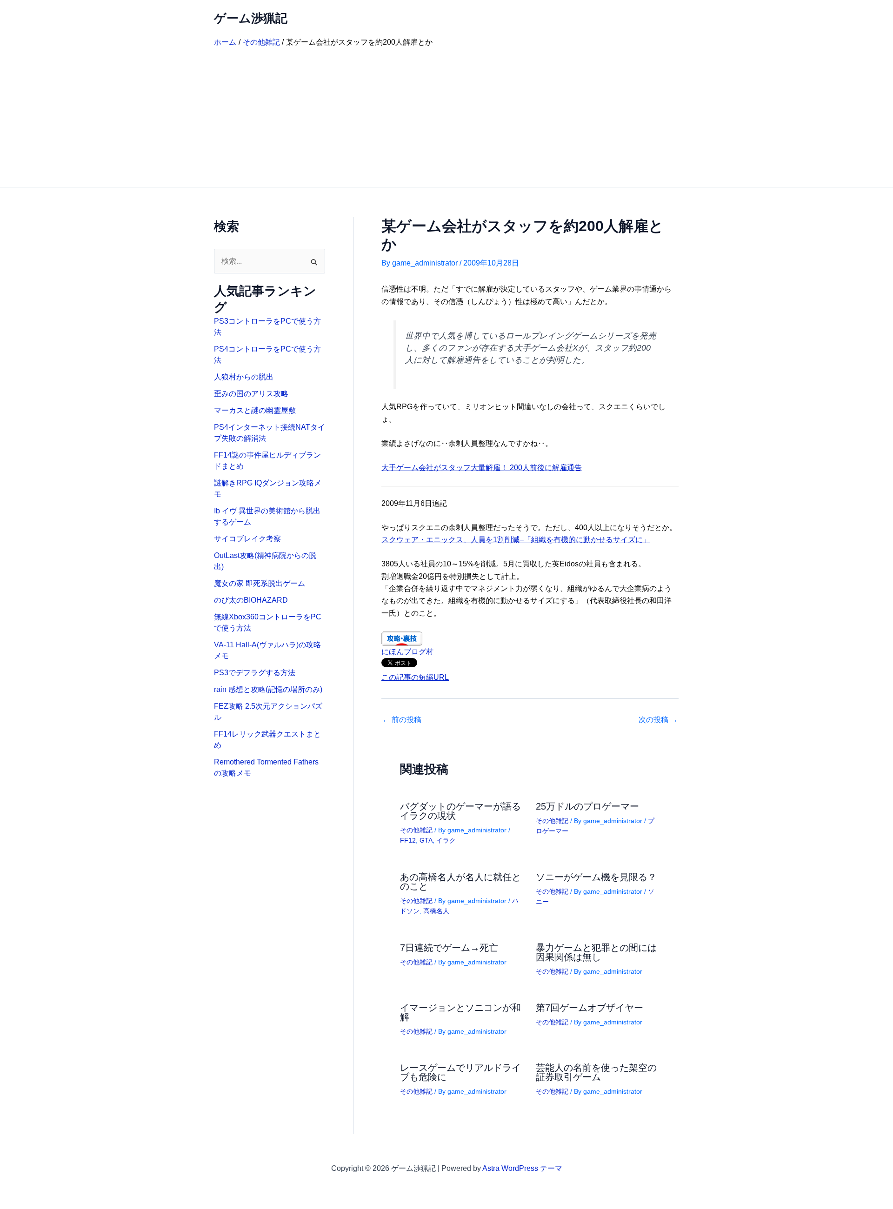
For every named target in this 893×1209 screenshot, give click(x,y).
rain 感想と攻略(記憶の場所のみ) (268, 689)
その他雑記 (416, 830)
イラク (446, 840)
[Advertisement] (446, 117)
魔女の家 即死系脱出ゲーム (259, 583)
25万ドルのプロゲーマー (587, 806)
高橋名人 (436, 911)
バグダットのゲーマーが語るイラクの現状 (460, 811)
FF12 (408, 840)
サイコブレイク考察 (247, 539)
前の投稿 (401, 720)
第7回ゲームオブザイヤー (589, 1008)
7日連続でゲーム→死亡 (449, 948)
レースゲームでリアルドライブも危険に (460, 1072)
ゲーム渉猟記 (250, 18)
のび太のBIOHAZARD (251, 600)
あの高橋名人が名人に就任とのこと (460, 881)
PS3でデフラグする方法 (254, 673)
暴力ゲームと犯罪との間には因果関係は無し (596, 952)
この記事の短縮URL (415, 677)
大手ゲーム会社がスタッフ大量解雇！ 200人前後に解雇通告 (481, 468)
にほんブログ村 (407, 652)
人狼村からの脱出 (243, 377)
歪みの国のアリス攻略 (251, 394)
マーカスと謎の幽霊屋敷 (255, 410)
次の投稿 (658, 720)
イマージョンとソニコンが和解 (460, 1012)
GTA (426, 840)
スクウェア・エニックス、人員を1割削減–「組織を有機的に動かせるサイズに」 (515, 540)
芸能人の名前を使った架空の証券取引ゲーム (596, 1072)
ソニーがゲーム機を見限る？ (596, 877)
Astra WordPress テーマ (522, 1168)
